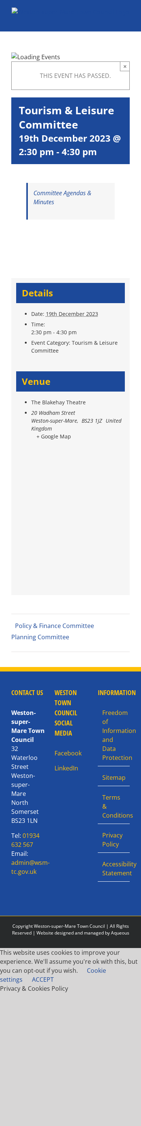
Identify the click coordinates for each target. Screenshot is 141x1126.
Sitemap (114, 777)
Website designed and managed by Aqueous (82, 933)
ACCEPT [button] (43, 979)
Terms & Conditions (114, 806)
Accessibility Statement (114, 868)
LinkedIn (66, 768)
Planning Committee (40, 637)
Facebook (68, 753)
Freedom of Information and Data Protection (114, 735)
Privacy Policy (112, 839)
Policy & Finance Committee (54, 626)
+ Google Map (53, 436)
